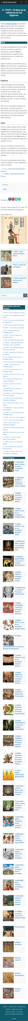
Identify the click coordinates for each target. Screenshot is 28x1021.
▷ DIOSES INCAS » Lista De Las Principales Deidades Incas (20, 591)
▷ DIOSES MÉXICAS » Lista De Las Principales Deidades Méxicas (20, 661)
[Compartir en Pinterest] (13, 200)
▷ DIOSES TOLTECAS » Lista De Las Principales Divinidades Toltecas (18, 758)
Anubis (3, 68)
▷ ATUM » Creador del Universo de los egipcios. (19, 280)
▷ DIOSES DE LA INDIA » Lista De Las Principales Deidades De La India (20, 545)
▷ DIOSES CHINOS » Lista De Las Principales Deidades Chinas (19, 529)
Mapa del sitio (21, 1006)
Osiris (24, 63)
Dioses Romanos (20, 927)
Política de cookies (10, 1011)
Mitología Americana (18, 943)
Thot (5, 189)
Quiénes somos (13, 1006)
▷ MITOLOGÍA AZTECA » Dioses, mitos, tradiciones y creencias (19, 790)
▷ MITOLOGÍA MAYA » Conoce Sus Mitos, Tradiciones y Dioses (20, 466)
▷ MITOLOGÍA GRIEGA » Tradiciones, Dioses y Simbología (19, 854)
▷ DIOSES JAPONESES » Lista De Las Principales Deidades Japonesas (19, 608)
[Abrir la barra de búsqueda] (22, 2)
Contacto (8, 1009)
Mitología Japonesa (18, 959)
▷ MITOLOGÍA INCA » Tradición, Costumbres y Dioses (19, 885)
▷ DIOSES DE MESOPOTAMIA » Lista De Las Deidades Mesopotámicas (20, 561)
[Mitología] (8, 2)
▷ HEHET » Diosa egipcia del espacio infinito (18, 253)
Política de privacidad (17, 1009)
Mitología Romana (18, 990)
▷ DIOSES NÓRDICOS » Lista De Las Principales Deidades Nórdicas (18, 678)
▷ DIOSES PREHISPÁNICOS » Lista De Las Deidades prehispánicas (20, 725)
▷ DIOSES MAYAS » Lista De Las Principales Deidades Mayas (20, 624)
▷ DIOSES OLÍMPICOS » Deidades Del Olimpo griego (19, 693)
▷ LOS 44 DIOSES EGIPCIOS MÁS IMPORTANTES (19, 774)
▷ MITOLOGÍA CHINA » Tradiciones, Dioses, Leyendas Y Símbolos (19, 822)
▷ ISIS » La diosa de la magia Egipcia (13, 362)
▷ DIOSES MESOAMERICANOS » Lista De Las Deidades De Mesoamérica (13, 642)
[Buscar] (25, 295)
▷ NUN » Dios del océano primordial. (13, 325)
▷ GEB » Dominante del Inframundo (13, 340)
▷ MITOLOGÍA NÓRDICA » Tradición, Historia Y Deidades (19, 900)
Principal (5, 1006)
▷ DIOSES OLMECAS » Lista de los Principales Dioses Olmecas (20, 709)
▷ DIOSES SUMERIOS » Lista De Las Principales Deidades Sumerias (18, 741)
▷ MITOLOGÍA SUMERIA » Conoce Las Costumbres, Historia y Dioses (20, 482)
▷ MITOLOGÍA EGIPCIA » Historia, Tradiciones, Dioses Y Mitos (19, 838)
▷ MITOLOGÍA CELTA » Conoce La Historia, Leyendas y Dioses (20, 806)
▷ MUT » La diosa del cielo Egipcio (19, 266)
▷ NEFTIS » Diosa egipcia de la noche (14, 312)
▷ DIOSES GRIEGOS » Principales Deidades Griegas (18, 576)
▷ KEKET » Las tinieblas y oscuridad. (13, 327)
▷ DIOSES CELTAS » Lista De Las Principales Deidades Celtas (20, 513)
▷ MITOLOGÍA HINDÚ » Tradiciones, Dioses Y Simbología (19, 869)
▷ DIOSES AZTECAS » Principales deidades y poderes (18, 497)
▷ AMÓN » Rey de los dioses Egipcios (14, 417)
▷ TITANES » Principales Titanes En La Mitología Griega (20, 914)
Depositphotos (19, 1014)
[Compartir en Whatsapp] (19, 200)
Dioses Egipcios (12, 207)
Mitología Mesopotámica (19, 974)
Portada (3, 207)
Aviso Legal (19, 1011)
